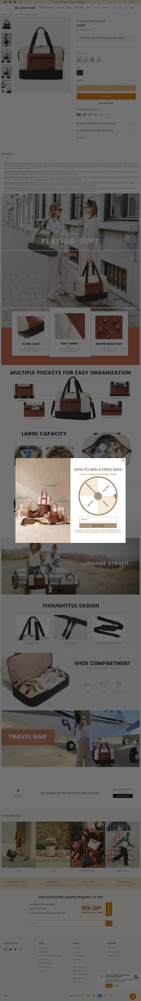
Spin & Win (98, 525)
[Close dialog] (123, 460)
